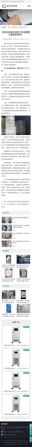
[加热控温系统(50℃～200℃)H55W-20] (16, 403)
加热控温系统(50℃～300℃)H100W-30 (16, 391)
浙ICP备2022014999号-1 (11, 444)
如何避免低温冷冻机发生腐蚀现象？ (18, 201)
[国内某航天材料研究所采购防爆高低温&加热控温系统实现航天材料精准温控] (23, 259)
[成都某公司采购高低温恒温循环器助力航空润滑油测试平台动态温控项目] (23, 273)
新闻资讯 (14, 27)
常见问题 (20, 27)
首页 (9, 27)
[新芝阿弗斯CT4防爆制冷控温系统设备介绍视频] (23, 294)
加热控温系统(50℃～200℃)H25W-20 (16, 368)
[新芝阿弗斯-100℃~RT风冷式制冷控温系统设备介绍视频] (8, 294)
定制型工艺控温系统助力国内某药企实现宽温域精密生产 (8, 267)
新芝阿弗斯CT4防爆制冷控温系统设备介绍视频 (23, 302)
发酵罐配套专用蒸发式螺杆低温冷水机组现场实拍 (23, 316)
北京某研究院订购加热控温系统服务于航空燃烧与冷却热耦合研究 (8, 281)
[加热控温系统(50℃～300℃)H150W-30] (16, 334)
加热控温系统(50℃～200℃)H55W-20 (16, 414)
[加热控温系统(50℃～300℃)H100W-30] (16, 380)
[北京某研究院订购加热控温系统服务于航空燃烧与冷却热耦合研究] (8, 273)
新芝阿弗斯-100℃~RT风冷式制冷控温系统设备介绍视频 (8, 302)
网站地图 (26, 442)
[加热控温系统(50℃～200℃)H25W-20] (16, 357)
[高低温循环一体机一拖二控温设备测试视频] (8, 308)
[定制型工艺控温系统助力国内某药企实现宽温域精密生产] (8, 259)
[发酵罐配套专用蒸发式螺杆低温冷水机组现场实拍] (23, 308)
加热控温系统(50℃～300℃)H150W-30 (16, 345)
